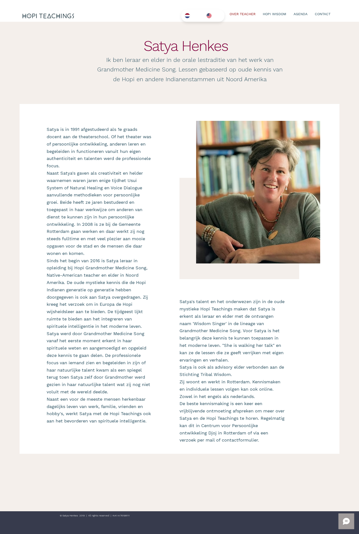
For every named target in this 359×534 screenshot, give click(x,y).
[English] (213, 16)
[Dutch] (192, 16)
